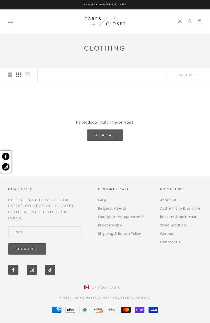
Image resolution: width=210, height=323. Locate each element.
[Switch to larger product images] (10, 75)
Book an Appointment (179, 216)
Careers (167, 233)
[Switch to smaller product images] (18, 75)
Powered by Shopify (132, 298)
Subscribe (27, 248)
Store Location (173, 225)
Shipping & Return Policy (119, 233)
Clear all (105, 135)
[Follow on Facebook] (13, 269)
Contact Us (170, 242)
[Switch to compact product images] (27, 75)
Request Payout (112, 208)
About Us (168, 199)
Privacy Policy (110, 225)
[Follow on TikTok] (50, 269)
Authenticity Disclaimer (181, 208)
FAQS (102, 199)
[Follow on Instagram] (31, 269)
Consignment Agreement (121, 216)
